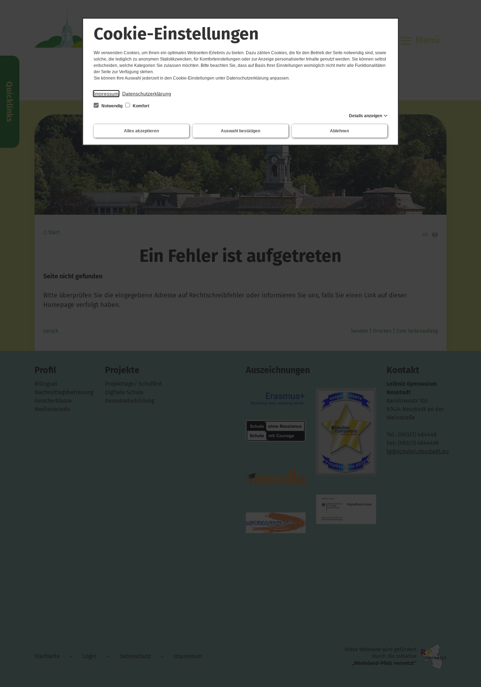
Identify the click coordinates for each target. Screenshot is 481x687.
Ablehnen (339, 130)
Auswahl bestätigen (240, 130)
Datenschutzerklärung (146, 93)
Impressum (106, 93)
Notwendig (112, 105)
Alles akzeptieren (141, 130)
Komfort (140, 105)
